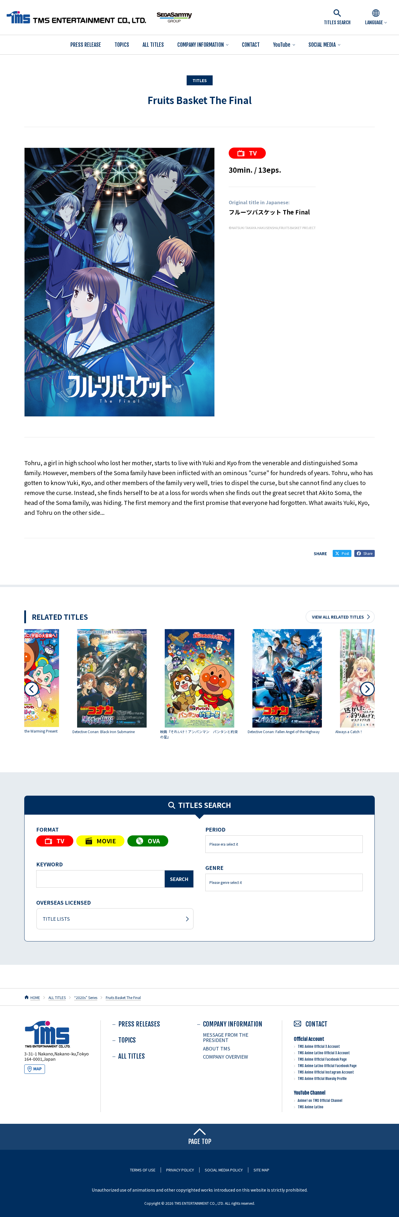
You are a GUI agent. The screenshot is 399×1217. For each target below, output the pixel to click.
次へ (367, 689)
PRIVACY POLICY (180, 1170)
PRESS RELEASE (85, 44)
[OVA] (147, 840)
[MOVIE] (100, 840)
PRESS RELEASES (139, 1024)
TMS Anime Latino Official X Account (324, 1053)
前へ (31, 689)
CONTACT (251, 44)
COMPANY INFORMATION (200, 44)
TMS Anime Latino (310, 1107)
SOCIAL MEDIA (322, 44)
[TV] (247, 153)
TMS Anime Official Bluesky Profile (322, 1078)
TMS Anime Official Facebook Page (322, 1059)
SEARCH (179, 878)
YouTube (281, 44)
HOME (35, 997)
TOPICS (122, 44)
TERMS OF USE (142, 1170)
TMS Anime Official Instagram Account (326, 1072)
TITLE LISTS (56, 918)
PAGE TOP (199, 1141)
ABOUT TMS (216, 1048)
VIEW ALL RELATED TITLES (338, 617)
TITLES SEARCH (337, 22)
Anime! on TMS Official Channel (320, 1100)
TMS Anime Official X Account (319, 1046)
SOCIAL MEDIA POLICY (224, 1170)
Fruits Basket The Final (200, 100)
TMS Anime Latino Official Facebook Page (327, 1066)
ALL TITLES (153, 44)
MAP (37, 1068)
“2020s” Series (85, 997)
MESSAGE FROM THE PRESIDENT (225, 1037)
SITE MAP (261, 1170)
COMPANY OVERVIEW (225, 1056)
